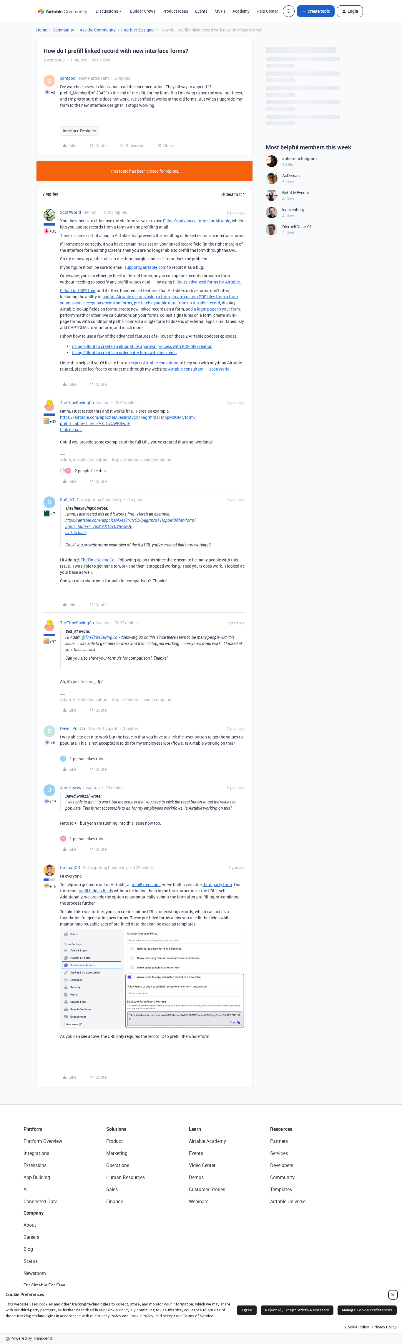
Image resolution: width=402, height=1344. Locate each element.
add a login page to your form (213, 309)
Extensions (35, 1165)
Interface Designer (138, 30)
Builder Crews (142, 11)
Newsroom (35, 1273)
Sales (112, 1189)
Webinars (198, 1201)
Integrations (36, 1153)
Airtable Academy (207, 1141)
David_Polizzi (72, 728)
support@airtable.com (145, 267)
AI (26, 1189)
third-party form (217, 884)
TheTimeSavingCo (77, 402)
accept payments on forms (107, 303)
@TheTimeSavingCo (95, 560)
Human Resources (125, 1177)
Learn (195, 1129)
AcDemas (291, 175)
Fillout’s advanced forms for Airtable (196, 221)
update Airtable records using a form (136, 296)
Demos (196, 1177)
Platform (33, 1129)
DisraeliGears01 (297, 226)
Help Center (267, 11)
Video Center (202, 1165)
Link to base (71, 429)
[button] (316, 11)
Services (279, 1153)
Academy (241, 11)
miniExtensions (146, 884)
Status (31, 1261)
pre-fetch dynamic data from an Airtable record (177, 303)
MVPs (220, 11)
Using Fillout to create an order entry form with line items (124, 352)
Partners (279, 1141)
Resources (281, 1129)
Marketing (116, 1153)
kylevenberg (293, 209)
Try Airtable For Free (44, 1285)
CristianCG (70, 867)
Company (34, 1213)
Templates (281, 1189)
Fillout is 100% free (77, 290)
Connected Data (41, 1201)
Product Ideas (175, 11)
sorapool (68, 78)
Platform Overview (43, 1141)
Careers (31, 1237)
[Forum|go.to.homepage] (62, 11)
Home (41, 30)
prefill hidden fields (95, 890)
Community (63, 30)
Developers (281, 1165)
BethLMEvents (295, 192)
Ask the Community (98, 30)
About (30, 1225)
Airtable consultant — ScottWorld (199, 369)
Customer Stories (207, 1189)
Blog (28, 1249)
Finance (114, 1201)
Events (201, 11)
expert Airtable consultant (155, 363)
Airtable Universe (287, 1201)
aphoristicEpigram (299, 158)
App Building (37, 1177)
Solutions (116, 1129)
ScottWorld (70, 212)
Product (114, 1141)
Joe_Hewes (70, 787)
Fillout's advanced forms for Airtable (206, 282)
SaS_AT (67, 499)
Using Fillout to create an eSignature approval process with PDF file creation (142, 346)
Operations (117, 1165)
